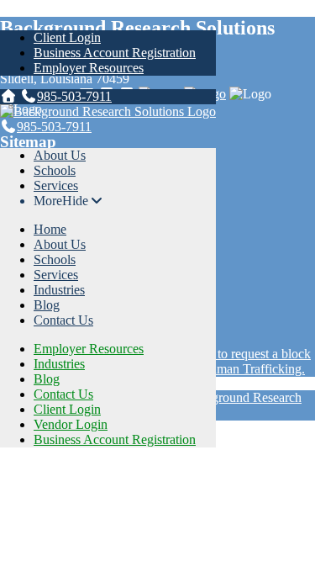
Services (56, 185)
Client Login (67, 37)
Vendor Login (71, 424)
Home (50, 229)
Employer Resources (89, 68)
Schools (55, 170)
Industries (59, 290)
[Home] (8, 96)
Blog (47, 305)
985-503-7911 (74, 96)
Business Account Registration (115, 52)
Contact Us (63, 320)
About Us (60, 155)
